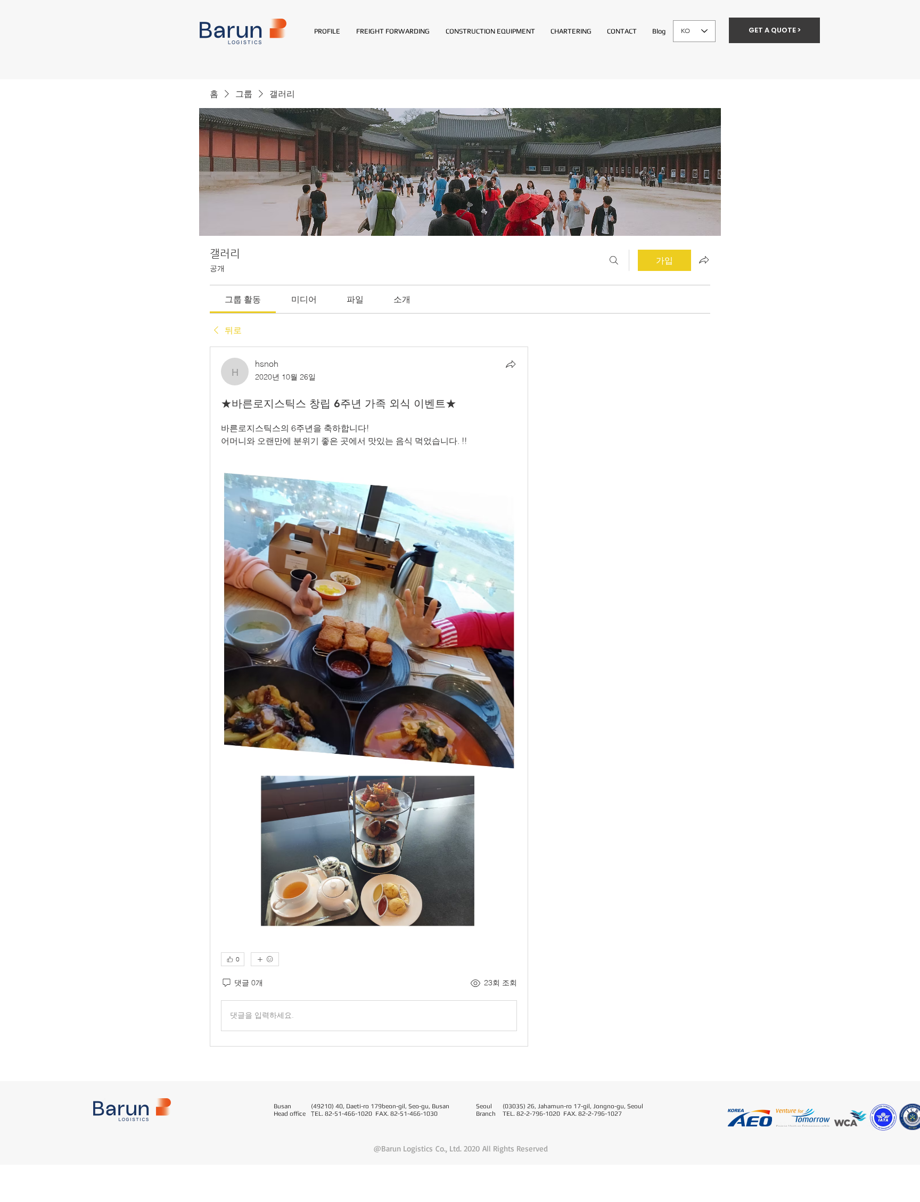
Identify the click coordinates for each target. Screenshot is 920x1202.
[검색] (613, 260)
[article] (369, 696)
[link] (243, 299)
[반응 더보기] (265, 959)
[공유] (510, 364)
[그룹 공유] (703, 259)
